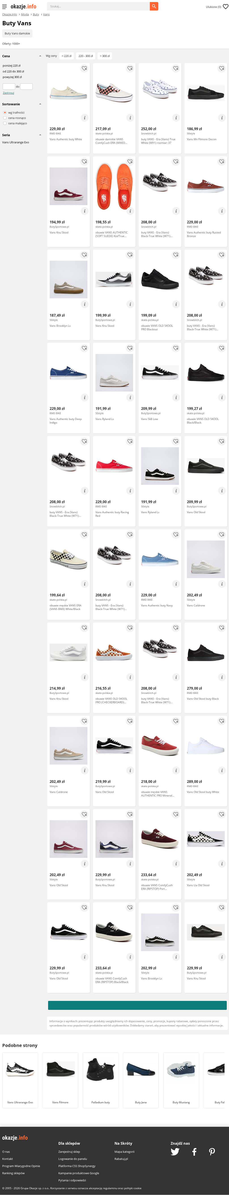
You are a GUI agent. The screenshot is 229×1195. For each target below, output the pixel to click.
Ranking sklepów (13, 1173)
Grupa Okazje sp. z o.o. (35, 1188)
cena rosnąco (17, 118)
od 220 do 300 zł (13, 71)
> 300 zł (105, 56)
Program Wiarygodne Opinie (21, 1166)
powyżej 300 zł (12, 77)
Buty (36, 14)
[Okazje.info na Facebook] (194, 1152)
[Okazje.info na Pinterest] (212, 1152)
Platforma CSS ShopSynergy (76, 1166)
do (18, 87)
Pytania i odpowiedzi (72, 1180)
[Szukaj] (102, 4)
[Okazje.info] (25, 6)
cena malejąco (17, 123)
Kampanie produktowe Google (78, 1173)
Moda (25, 14)
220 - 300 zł (85, 56)
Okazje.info (9, 14)
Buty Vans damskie (17, 33)
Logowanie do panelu (72, 1159)
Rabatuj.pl (121, 1159)
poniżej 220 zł (11, 66)
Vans (46, 14)
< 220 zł (66, 56)
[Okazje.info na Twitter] (175, 1152)
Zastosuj (8, 93)
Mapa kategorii (124, 1152)
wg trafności (16, 112)
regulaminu (110, 1188)
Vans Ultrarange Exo (15, 142)
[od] (9, 87)
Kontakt (7, 1159)
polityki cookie (133, 1188)
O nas (6, 1152)
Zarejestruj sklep (69, 1152)
